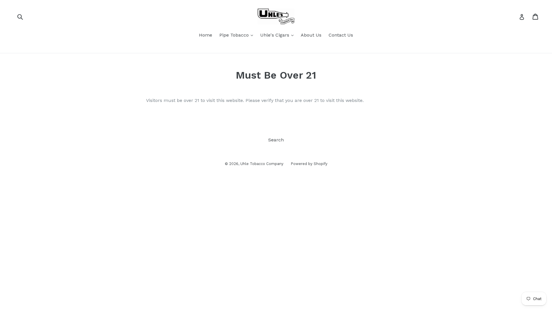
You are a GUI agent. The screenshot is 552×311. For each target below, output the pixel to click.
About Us (311, 35)
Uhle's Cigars (275, 35)
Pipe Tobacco (234, 35)
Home (205, 35)
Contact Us (341, 35)
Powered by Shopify (309, 164)
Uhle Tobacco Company (261, 164)
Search (276, 140)
